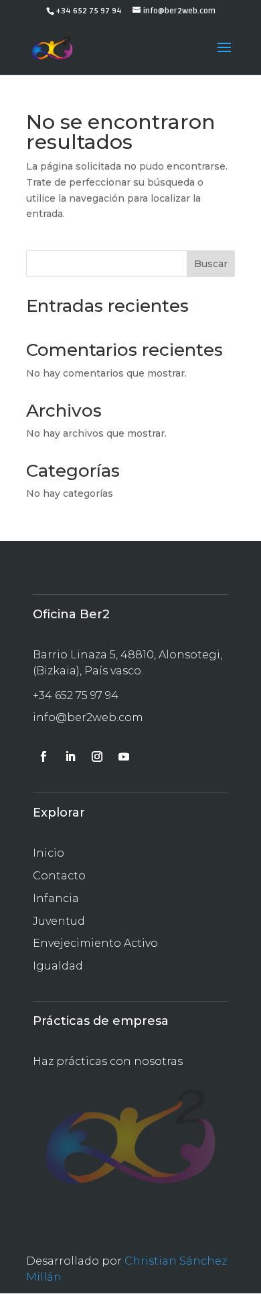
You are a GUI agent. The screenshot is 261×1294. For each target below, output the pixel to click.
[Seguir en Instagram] (97, 756)
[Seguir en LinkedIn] (70, 756)
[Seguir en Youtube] (124, 756)
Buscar (211, 264)
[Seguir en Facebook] (43, 756)
